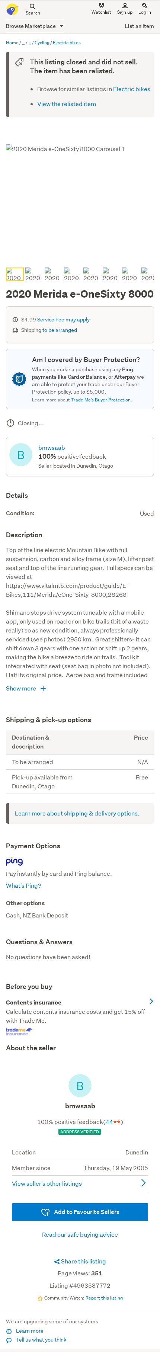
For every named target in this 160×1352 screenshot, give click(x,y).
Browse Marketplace (31, 25)
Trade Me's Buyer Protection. (101, 400)
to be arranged (59, 330)
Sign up (124, 12)
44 (109, 1122)
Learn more (29, 1330)
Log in (144, 12)
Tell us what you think (41, 1339)
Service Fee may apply (63, 319)
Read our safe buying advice (80, 1234)
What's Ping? (23, 885)
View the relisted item (66, 104)
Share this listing (83, 1261)
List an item (139, 25)
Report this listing (104, 1298)
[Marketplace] (23, 43)
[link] (80, 1018)
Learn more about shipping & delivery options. (77, 813)
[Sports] (29, 43)
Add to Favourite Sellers (86, 1212)
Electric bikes (131, 89)
